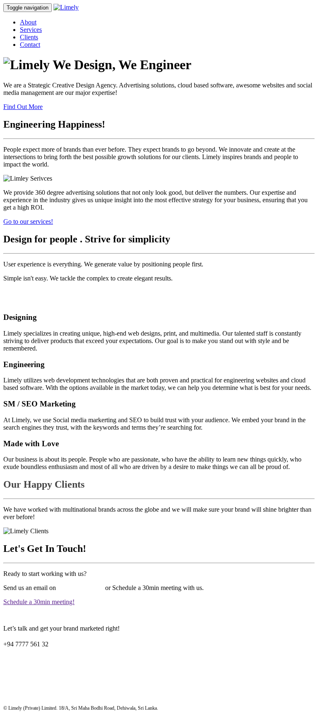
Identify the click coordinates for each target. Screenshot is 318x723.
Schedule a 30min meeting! (39, 601)
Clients (29, 37)
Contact (30, 44)
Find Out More (23, 106)
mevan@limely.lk (81, 587)
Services (31, 29)
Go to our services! (28, 221)
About (28, 22)
